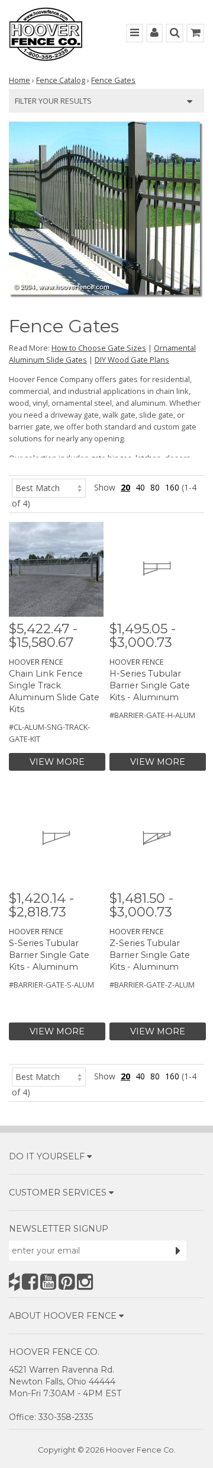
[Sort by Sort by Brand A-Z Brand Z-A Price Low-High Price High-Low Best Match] (49, 487)
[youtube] (48, 1281)
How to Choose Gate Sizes (98, 347)
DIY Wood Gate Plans (132, 359)
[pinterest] (67, 1281)
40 (140, 487)
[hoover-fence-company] (14, 1281)
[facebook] (30, 1281)
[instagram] (85, 1281)
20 (125, 487)
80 (155, 487)
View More (57, 762)
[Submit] (178, 1251)
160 (172, 487)
